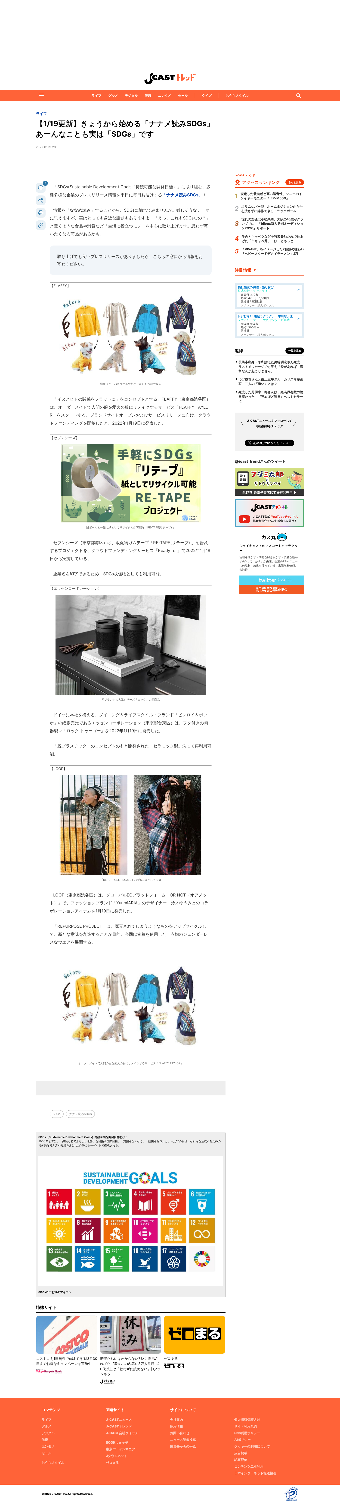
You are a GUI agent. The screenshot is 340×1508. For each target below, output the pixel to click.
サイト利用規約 (245, 1426)
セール (183, 95)
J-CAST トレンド (170, 78)
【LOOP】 (58, 768)
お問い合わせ (179, 1433)
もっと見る (294, 182)
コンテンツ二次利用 (248, 1466)
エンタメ (164, 95)
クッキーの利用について (252, 1446)
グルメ (113, 95)
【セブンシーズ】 (64, 437)
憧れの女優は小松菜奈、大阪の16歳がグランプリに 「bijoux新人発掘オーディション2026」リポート (272, 223)
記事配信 (240, 1460)
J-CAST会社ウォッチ (122, 1433)
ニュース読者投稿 (183, 1440)
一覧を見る (294, 350)
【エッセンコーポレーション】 (76, 588)
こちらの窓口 (165, 256)
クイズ (207, 95)
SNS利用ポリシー (247, 1433)
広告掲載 (240, 1453)
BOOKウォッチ (117, 1442)
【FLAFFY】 (60, 285)
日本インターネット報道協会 (255, 1473)
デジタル (131, 95)
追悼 (239, 350)
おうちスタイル (237, 95)
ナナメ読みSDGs (80, 1114)
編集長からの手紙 (183, 1446)
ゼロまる (112, 1462)
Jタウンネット (116, 1456)
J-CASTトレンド (119, 1426)
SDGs (57, 1114)
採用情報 (176, 1426)
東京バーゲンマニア (120, 1449)
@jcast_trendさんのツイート (260, 461)
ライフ (96, 95)
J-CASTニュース (119, 1419)
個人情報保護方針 (247, 1419)
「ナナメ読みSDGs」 (182, 194)
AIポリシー (242, 1440)
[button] (41, 95)
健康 (148, 95)
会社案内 (176, 1419)
